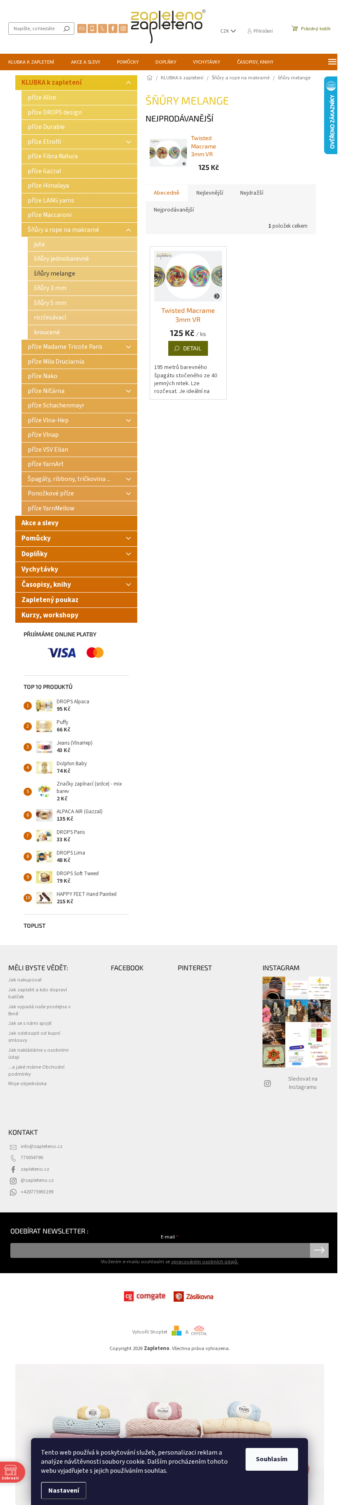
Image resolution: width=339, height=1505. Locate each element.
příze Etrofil (44, 141)
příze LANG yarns (51, 200)
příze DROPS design (55, 112)
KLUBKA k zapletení (51, 83)
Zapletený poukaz (50, 600)
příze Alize (42, 97)
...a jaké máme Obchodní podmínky (36, 1070)
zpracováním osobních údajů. (205, 1261)
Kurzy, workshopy (50, 615)
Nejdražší (251, 193)
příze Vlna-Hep (48, 420)
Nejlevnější (209, 193)
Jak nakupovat (25, 979)
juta (39, 244)
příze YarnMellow (51, 508)
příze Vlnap (43, 434)
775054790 (32, 1157)
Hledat (67, 28)
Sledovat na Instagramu (303, 1083)
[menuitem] (31, 62)
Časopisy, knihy (46, 585)
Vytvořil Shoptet (149, 1332)
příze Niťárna (46, 390)
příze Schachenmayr (56, 405)
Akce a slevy (40, 523)
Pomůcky (36, 538)
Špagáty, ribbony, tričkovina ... (69, 478)
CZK (225, 31)
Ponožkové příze (51, 493)
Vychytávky (39, 569)
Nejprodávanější (174, 210)
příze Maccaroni (50, 214)
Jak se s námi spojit (30, 1023)
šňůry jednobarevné (61, 258)
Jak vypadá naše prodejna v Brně (39, 1010)
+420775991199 (37, 1191)
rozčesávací (50, 317)
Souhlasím (272, 1459)
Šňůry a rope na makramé (63, 229)
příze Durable (46, 126)
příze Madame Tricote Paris (65, 346)
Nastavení (63, 1490)
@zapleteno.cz (37, 1180)
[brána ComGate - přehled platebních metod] (144, 1296)
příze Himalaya (48, 185)
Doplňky (34, 554)
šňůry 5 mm (50, 302)
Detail (192, 348)
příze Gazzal (44, 171)
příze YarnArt (46, 464)
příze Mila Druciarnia (56, 361)
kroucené (47, 332)
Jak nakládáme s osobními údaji (38, 1053)
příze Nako (42, 376)
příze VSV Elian (48, 449)
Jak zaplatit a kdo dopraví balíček (37, 993)
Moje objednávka (27, 1083)
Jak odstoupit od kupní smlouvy (34, 1036)
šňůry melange (54, 273)
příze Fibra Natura (53, 156)
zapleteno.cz (35, 1169)
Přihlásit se (319, 1250)
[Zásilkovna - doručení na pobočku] (194, 1296)
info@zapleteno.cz (41, 1146)
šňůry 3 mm (50, 288)
